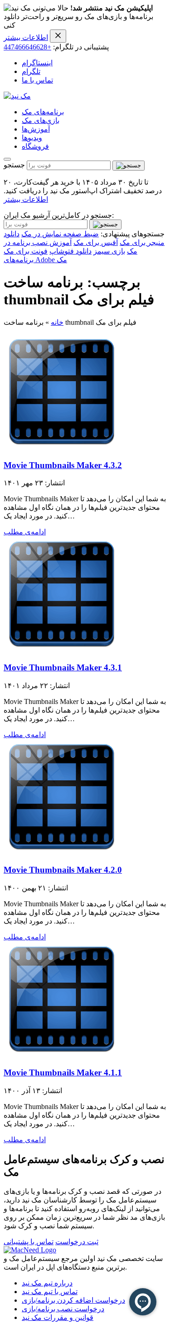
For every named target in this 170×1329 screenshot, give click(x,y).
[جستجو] (128, 166)
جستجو (14, 165)
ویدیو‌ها (32, 138)
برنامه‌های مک (43, 112)
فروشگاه (35, 146)
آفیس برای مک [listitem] (95, 242)
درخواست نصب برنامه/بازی (63, 1309)
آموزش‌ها (36, 129)
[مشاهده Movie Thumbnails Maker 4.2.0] (62, 852)
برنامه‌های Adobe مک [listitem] (35, 260)
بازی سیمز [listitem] (109, 251)
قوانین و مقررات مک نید (57, 1317)
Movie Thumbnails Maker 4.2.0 (63, 870)
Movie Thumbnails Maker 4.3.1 (63, 667)
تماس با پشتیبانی (28, 1242)
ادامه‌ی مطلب (25, 532)
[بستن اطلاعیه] (58, 36)
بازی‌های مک (40, 120)
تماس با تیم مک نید (50, 1291)
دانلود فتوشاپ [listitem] (70, 251)
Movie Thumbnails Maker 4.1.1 (63, 1072)
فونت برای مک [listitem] (26, 251)
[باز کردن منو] (7, 159)
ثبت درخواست (76, 1242)
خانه (57, 322)
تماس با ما (37, 80)
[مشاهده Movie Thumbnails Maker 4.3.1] (62, 650)
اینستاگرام (37, 63)
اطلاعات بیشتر (26, 37)
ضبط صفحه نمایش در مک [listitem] (60, 234)
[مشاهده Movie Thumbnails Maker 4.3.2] (62, 447)
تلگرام (31, 71)
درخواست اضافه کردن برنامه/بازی (73, 1300)
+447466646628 (27, 47)
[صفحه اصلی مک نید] (17, 96)
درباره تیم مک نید (47, 1283)
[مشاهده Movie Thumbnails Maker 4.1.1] (62, 1055)
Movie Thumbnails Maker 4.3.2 (63, 465)
